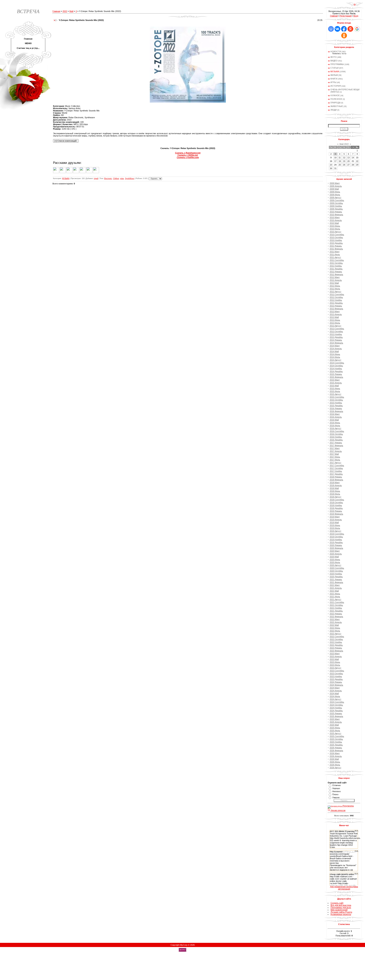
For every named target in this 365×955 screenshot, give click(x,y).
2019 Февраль (336, 514)
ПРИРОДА (335, 102)
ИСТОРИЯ (335, 86)
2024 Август (335, 699)
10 (335, 157)
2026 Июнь (335, 762)
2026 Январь (336, 748)
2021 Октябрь (336, 605)
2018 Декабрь (336, 508)
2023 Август (335, 668)
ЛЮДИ (333, 110)
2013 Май (334, 317)
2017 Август (335, 462)
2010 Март (335, 217)
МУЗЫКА (65, 178)
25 (340, 165)
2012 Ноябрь (336, 300)
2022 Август (335, 633)
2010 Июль (335, 229)
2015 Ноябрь (336, 403)
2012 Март (335, 277)
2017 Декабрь (336, 474)
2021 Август (335, 599)
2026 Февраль (336, 750)
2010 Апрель (336, 220)
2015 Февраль (336, 377)
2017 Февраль (336, 445)
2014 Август (335, 360)
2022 (65, 11)
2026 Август (335, 767)
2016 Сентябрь (337, 431)
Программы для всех (341, 907)
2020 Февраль (336, 548)
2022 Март (335, 619)
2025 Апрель (336, 722)
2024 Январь (336, 682)
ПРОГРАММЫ (337, 64)
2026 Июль (335, 765)
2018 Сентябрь (337, 500)
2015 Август (335, 394)
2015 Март (335, 380)
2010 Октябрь (336, 237)
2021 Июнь (335, 594)
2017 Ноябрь (336, 471)
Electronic (108, 178)
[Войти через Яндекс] (350, 29)
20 (348, 161)
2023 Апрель (336, 656)
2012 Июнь (335, 286)
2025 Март (335, 719)
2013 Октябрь (336, 331)
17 (335, 161)
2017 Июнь (335, 457)
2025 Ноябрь (336, 742)
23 (331, 165)
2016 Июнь (335, 423)
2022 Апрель (336, 622)
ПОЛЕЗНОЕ (336, 99)
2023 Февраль (336, 651)
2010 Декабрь (336, 243)
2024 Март (335, 688)
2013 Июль (335, 323)
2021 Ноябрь (336, 608)
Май (71, 11)
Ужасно (336, 797)
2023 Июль (335, 665)
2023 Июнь (335, 662)
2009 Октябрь (336, 203)
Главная (56, 11)
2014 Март (335, 346)
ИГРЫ (333, 82)
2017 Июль (335, 460)
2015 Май (334, 385)
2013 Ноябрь (336, 334)
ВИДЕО (334, 60)
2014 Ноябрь (336, 368)
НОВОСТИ (335, 51)
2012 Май (334, 283)
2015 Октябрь (336, 400)
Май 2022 (344, 144)
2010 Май (334, 223)
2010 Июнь (335, 226)
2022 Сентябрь (337, 636)
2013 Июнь (335, 320)
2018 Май (334, 488)
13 (348, 157)
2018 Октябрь (336, 502)
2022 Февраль (336, 616)
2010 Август (335, 232)
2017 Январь (336, 442)
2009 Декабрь (336, 209)
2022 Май (334, 625)
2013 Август (335, 326)
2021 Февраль (336, 582)
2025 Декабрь (336, 745)
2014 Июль (335, 357)
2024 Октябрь (336, 705)
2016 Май (334, 420)
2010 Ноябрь (336, 240)
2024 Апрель (336, 691)
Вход (355, 16)
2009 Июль (335, 194)
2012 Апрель (336, 280)
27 (348, 165)
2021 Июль (335, 596)
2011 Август (335, 257)
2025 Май (334, 725)
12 (344, 157)
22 (357, 161)
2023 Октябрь (336, 673)
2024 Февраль (336, 685)
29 (357, 165)
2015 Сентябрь (337, 397)
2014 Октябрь (336, 366)
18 (340, 161)
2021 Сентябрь (337, 602)
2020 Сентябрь (337, 568)
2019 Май (334, 522)
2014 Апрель (336, 348)
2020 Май (334, 557)
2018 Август (335, 497)
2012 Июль (335, 289)
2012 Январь (336, 271)
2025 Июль (335, 730)
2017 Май (334, 454)
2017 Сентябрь (337, 465)
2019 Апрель (336, 519)
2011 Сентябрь (337, 260)
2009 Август (335, 197)
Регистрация (346, 16)
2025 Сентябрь (337, 736)
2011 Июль (335, 254)
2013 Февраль (336, 309)
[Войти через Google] (357, 29)
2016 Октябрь (336, 434)
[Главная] (354, 5)
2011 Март (335, 251)
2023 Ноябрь (336, 676)
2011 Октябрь (336, 263)
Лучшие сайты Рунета (341, 912)
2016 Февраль (336, 411)
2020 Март (335, 551)
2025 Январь (336, 713)
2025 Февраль (336, 716)
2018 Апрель (336, 485)
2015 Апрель (336, 383)
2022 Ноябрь (336, 642)
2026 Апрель (336, 756)
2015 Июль (335, 391)
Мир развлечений (339, 910)
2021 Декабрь (336, 611)
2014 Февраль (336, 343)
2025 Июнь (335, 728)
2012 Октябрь (336, 297)
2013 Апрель (336, 314)
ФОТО (333, 57)
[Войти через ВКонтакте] (337, 29)
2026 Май (334, 759)
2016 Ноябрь (336, 437)
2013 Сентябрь (337, 328)
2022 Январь (336, 614)
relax (122, 178)
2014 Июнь (335, 354)
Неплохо (336, 791)
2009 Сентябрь (337, 200)
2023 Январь (336, 648)
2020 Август (335, 565)
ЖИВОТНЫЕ (336, 106)
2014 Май (334, 351)
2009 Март (335, 183)
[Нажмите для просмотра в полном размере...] (188, 102)
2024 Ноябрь (336, 708)
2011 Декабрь (336, 269)
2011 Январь (336, 246)
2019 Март (335, 517)
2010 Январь (336, 212)
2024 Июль (335, 696)
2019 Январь (336, 511)
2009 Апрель (336, 186)
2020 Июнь (335, 559)
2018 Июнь (335, 491)
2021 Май (334, 591)
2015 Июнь (335, 388)
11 (340, 157)
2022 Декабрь (336, 645)
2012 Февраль (336, 274)
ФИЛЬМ (334, 75)
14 (353, 157)
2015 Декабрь (336, 405)
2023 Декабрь (336, 679)
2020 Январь (336, 545)
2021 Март (335, 585)
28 (353, 165)
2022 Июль (335, 631)
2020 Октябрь (336, 571)
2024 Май (334, 693)
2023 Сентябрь (337, 671)
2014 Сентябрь (337, 363)
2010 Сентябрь (337, 234)
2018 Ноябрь (336, 505)
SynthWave (129, 178)
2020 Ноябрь (336, 574)
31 (335, 168)
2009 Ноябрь (336, 206)
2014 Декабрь (336, 371)
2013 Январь (336, 306)
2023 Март (335, 653)
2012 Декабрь (336, 303)
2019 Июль (335, 528)
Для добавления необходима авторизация (344, 887)
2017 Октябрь (336, 468)
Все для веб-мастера (341, 905)
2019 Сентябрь (337, 534)
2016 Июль (335, 425)
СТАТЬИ (334, 68)
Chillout (116, 178)
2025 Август (335, 733)
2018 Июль (335, 494)
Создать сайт (337, 903)
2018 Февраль (336, 480)
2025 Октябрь (336, 739)
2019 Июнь (335, 525)
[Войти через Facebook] (344, 29)
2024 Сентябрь (337, 702)
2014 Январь (336, 340)
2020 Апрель (336, 554)
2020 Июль (335, 562)
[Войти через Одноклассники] (344, 35)
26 (344, 165)
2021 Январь (336, 579)
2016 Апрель (336, 417)
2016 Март (335, 414)
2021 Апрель (336, 588)
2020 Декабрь (336, 576)
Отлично (336, 785)
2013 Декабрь (336, 337)
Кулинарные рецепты (341, 914)
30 (331, 168)
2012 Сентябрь (337, 294)
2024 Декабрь (336, 710)
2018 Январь (336, 477)
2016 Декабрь (336, 440)
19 (344, 161)
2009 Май (334, 189)
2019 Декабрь (336, 542)
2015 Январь (336, 374)
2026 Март (335, 753)
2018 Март (335, 482)
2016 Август (335, 428)
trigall (96, 178)
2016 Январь (336, 408)
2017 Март (335, 448)
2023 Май (334, 659)
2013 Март (335, 311)
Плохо (335, 794)
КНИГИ (333, 79)
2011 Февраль (336, 249)
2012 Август (335, 291)
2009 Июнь (335, 192)
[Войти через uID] (331, 29)
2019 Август (335, 531)
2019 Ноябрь (336, 539)
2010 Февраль (336, 214)
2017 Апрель (336, 451)
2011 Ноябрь (336, 266)
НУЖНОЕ (335, 95)
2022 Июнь (335, 628)
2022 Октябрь (336, 639)
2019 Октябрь (336, 537)
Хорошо (336, 788)
